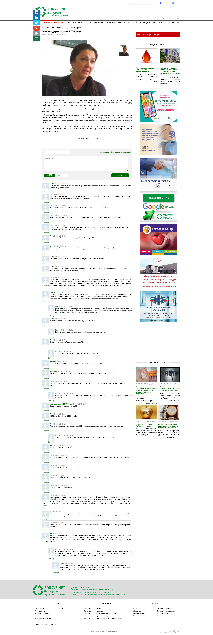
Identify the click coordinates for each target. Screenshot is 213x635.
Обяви (61, 608)
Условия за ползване (165, 608)
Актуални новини (41, 608)
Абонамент (137, 611)
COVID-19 (58, 22)
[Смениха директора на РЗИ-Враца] (51, 12)
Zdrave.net (94, 631)
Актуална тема (73, 22)
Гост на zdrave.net (94, 22)
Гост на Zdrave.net (42, 616)
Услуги (162, 22)
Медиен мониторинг (141, 613)
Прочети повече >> (151, 81)
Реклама (136, 616)
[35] (36, 40)
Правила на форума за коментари (115, 152)
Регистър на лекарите (92, 608)
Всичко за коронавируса (148, 34)
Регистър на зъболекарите (94, 611)
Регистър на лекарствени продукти (97, 616)
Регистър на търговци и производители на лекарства (104, 618)
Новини (47, 22)
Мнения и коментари (118, 22)
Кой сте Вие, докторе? (144, 22)
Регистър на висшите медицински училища (100, 613)
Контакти (174, 22)
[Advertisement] (135, 11)
